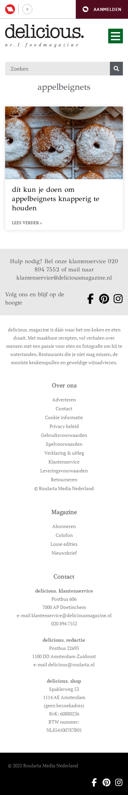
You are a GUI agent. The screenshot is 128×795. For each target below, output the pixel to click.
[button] (102, 9)
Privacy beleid (64, 426)
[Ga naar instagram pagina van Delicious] (116, 299)
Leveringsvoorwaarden (64, 470)
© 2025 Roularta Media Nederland (43, 765)
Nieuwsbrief (64, 553)
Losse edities (64, 544)
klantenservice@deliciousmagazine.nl (64, 277)
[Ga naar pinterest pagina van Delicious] (102, 299)
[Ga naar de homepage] (44, 31)
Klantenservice (64, 461)
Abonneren (64, 526)
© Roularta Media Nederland (64, 488)
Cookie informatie (64, 417)
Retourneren (64, 479)
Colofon (64, 535)
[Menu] (115, 36)
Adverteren (64, 399)
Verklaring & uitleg (64, 453)
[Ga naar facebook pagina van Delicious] (88, 299)
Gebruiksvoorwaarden (64, 435)
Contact (64, 408)
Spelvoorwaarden (64, 444)
